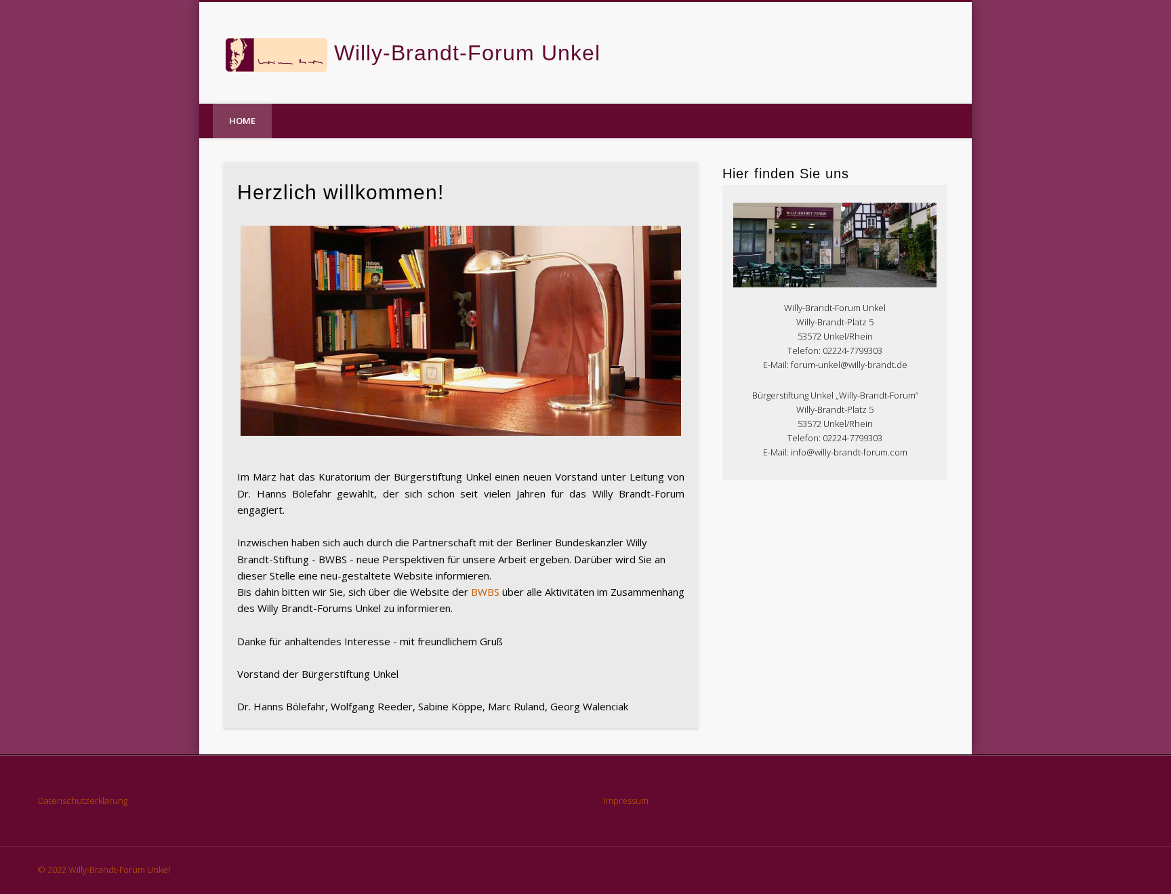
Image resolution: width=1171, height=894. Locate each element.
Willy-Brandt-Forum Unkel (467, 53)
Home (242, 121)
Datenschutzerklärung (82, 800)
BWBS (485, 591)
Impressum (626, 800)
